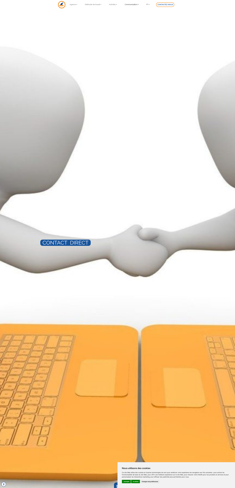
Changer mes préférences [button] (150, 481)
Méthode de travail (92, 4)
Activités (112, 4)
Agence (73, 4)
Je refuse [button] (135, 481)
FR (147, 4)
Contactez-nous (165, 5)
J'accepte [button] (126, 481)
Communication (131, 4)
